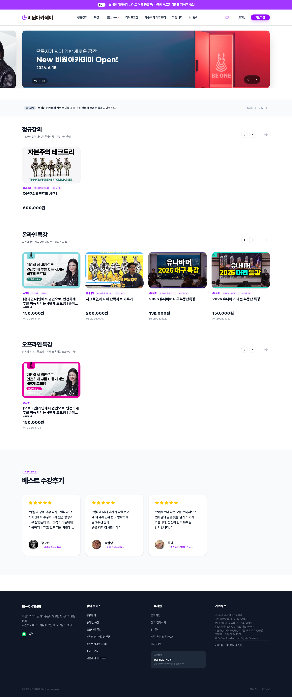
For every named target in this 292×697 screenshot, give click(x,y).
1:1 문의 (193, 17)
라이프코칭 (131, 17)
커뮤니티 (177, 17)
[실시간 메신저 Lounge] (227, 17)
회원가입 (260, 17)
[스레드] (31, 634)
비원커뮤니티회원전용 (98, 636)
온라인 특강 (92, 622)
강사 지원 (156, 644)
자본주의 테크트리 (155, 17)
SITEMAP (265, 689)
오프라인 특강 (94, 629)
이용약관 (219, 645)
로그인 (242, 17)
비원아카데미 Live (96, 644)
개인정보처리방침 (234, 645)
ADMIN (253, 689)
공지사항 (155, 615)
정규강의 (82, 17)
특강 (96, 17)
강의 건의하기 (158, 622)
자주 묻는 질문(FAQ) (162, 636)
